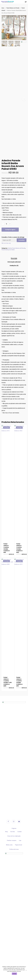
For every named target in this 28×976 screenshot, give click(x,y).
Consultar (21, 240)
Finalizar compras (11, 840)
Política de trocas (14, 849)
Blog (6, 831)
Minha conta (9, 844)
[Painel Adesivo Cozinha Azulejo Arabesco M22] (20, 483)
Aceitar (14, 973)
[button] (23, 17)
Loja (20, 840)
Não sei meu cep (6, 243)
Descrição (14, 258)
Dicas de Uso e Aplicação (14, 836)
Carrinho (12, 831)
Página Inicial (18, 844)
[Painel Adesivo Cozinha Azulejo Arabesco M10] (20, 617)
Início (3, 8)
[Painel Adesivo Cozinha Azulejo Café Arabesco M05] (8, 617)
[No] (26, 970)
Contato (19, 831)
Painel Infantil (5, 249)
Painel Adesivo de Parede (12, 8)
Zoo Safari (12, 249)
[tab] (14, 258)
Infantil (10, 248)
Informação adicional (14, 262)
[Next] (24, 99)
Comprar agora (10, 229)
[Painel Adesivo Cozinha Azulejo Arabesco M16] (8, 483)
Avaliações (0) (14, 265)
